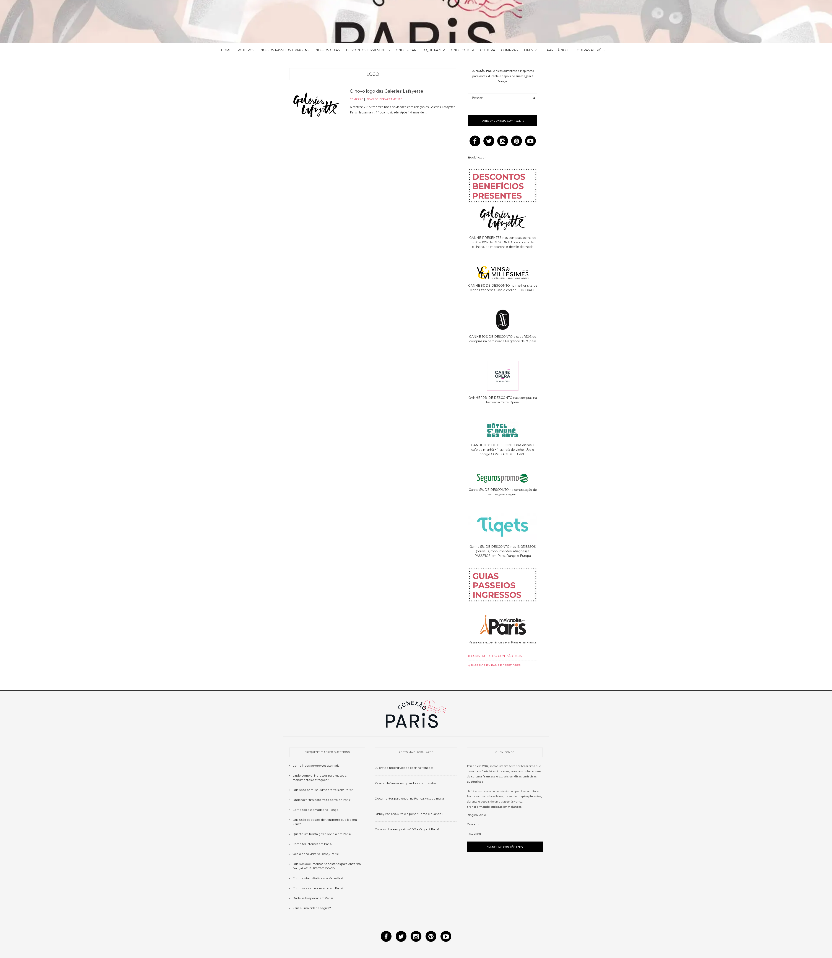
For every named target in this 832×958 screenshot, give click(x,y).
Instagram (474, 833)
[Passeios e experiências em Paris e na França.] (502, 625)
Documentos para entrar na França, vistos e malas (409, 798)
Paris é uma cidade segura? (311, 908)
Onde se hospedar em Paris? (312, 898)
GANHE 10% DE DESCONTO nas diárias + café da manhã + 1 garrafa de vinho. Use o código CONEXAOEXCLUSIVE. (502, 449)
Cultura (487, 50)
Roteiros (245, 50)
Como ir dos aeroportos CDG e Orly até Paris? (407, 829)
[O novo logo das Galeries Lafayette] (316, 105)
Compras (509, 50)
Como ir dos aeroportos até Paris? (316, 765)
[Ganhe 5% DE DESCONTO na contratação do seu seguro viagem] (503, 479)
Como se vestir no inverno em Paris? (317, 888)
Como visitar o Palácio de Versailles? (317, 878)
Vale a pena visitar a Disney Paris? (315, 854)
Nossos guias (327, 50)
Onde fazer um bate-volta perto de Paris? (321, 799)
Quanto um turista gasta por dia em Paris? (321, 834)
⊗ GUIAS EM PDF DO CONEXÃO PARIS (495, 656)
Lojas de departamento (384, 99)
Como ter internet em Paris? (312, 844)
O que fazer (433, 50)
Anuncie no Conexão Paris (505, 847)
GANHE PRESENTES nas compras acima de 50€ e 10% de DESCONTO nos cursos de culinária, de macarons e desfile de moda (502, 242)
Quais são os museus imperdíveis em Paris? (322, 790)
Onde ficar (406, 50)
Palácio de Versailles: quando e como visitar (405, 783)
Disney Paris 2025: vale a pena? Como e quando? (409, 814)
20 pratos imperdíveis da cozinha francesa (404, 767)
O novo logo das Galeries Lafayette (386, 91)
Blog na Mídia (476, 815)
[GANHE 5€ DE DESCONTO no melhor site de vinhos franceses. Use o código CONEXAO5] (503, 273)
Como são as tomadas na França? (316, 809)
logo (372, 74)
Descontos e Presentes (368, 50)
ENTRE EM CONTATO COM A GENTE (502, 120)
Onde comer (462, 50)
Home (226, 50)
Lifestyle (532, 50)
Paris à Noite (559, 50)
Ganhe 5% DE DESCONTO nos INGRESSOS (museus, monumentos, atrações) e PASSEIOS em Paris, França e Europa (503, 551)
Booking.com (477, 157)
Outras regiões (591, 50)
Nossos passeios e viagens (284, 50)
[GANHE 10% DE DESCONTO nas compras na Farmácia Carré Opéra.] (502, 376)
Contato (473, 824)
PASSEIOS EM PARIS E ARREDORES (495, 665)
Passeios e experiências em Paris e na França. (502, 642)
